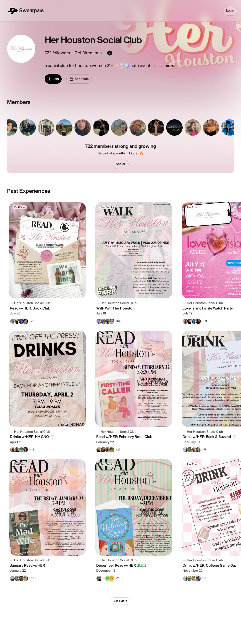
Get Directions (88, 53)
